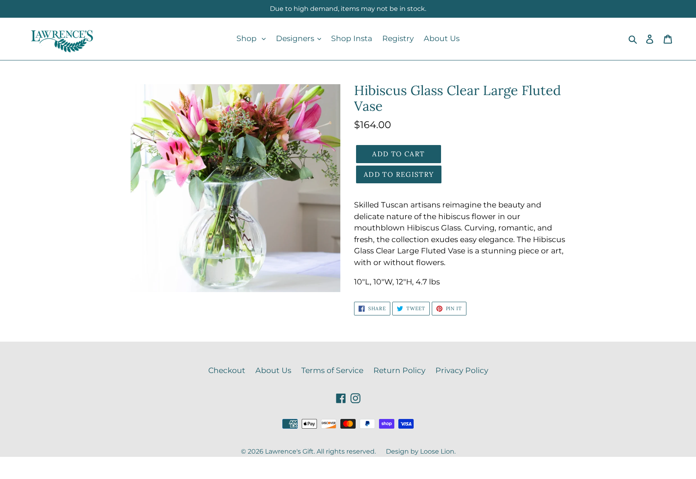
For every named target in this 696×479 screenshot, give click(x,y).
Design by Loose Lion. (421, 451)
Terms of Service (332, 370)
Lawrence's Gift (289, 451)
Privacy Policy (461, 370)
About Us (273, 370)
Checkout (226, 370)
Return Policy (399, 370)
